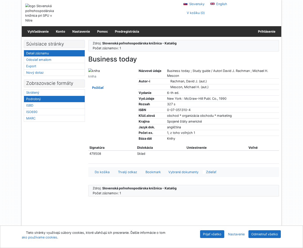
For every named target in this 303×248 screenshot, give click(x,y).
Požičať (97, 87)
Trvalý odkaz (126, 172)
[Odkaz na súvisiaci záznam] (168, 81)
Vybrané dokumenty (183, 172)
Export (31, 66)
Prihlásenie (266, 31)
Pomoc (102, 31)
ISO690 (31, 112)
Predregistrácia (127, 31)
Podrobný (33, 99)
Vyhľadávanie (38, 31)
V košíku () (195, 13)
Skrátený (32, 92)
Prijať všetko (212, 234)
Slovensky (196, 4)
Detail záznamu (37, 53)
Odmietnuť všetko (264, 234)
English (221, 4)
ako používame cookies (39, 237)
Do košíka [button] (101, 172)
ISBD (29, 105)
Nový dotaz (35, 72)
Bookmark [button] (152, 172)
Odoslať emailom (38, 60)
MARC (30, 118)
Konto (60, 31)
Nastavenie (81, 31)
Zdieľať (210, 172)
